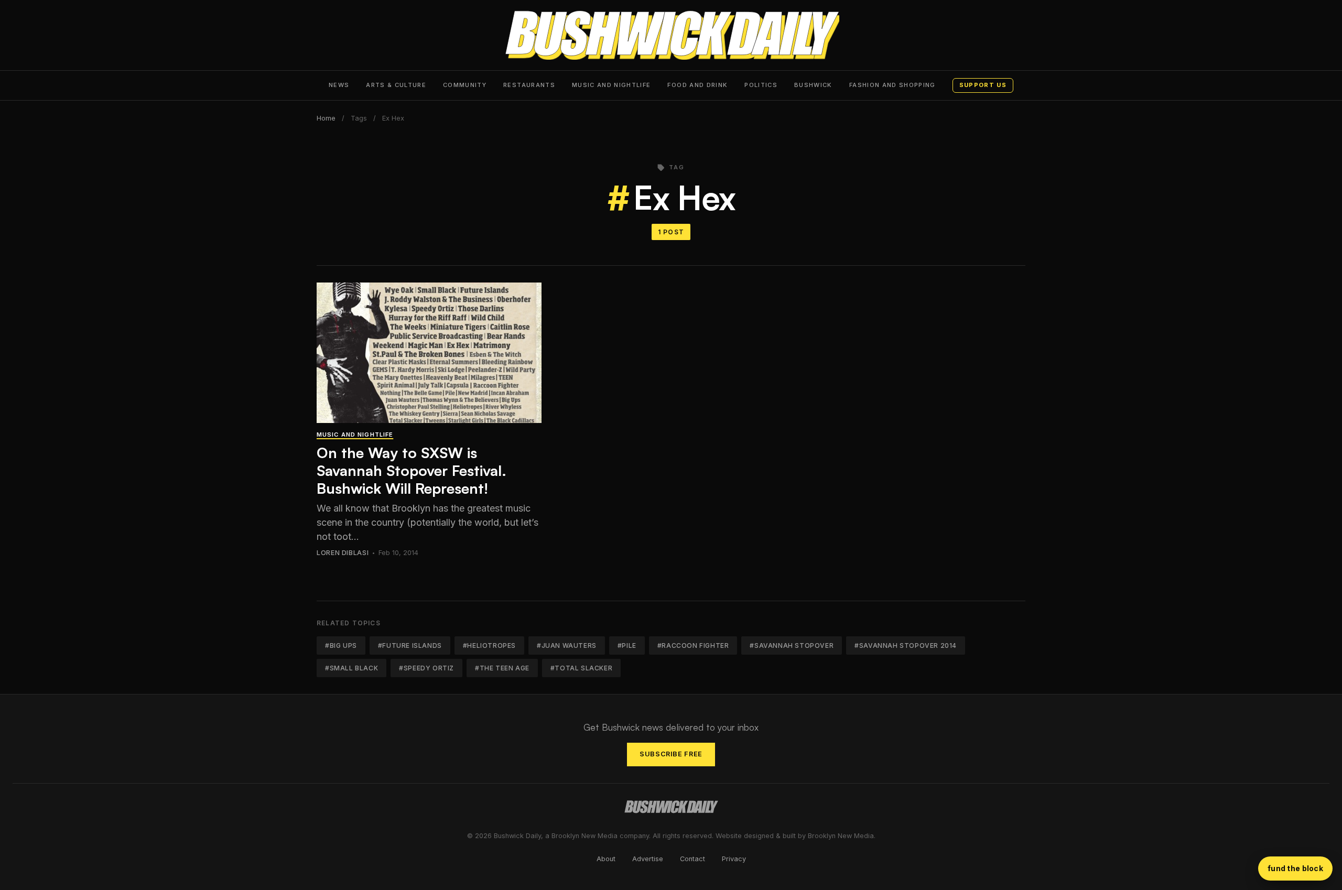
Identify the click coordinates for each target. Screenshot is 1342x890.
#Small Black (351, 668)
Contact (692, 859)
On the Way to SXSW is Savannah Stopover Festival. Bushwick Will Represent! (411, 470)
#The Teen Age (502, 668)
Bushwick (813, 85)
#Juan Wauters (567, 645)
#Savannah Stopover (792, 645)
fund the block (1295, 868)
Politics (760, 85)
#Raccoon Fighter (693, 645)
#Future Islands (410, 645)
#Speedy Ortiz (426, 668)
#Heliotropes (489, 645)
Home (326, 118)
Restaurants (529, 85)
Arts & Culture (396, 85)
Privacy (734, 859)
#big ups (341, 645)
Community (464, 85)
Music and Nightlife (611, 85)
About (606, 859)
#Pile (627, 645)
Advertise (647, 859)
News (339, 85)
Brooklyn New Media (841, 836)
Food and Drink (697, 85)
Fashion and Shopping (892, 85)
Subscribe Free (671, 754)
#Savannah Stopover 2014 (905, 645)
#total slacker (581, 668)
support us (982, 85)
